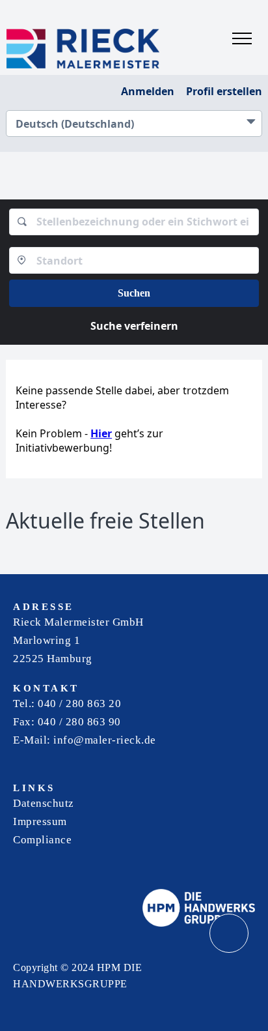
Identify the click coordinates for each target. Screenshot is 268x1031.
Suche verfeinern (134, 326)
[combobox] (134, 222)
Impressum (40, 821)
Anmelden (147, 91)
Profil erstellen (224, 91)
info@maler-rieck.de (104, 740)
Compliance (42, 840)
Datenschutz (43, 803)
